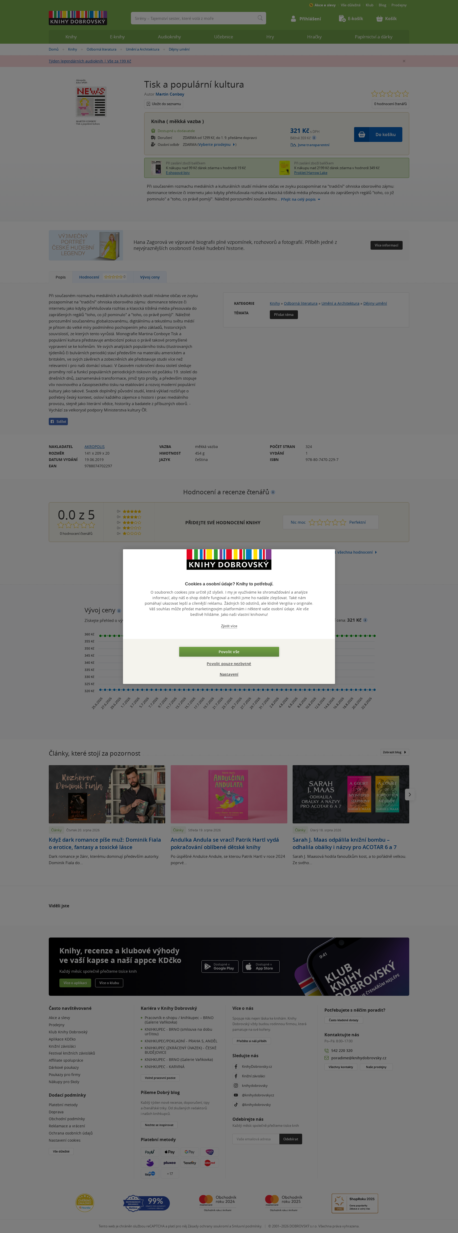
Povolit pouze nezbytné (229, 663)
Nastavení (229, 674)
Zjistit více (229, 626)
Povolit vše (229, 651)
